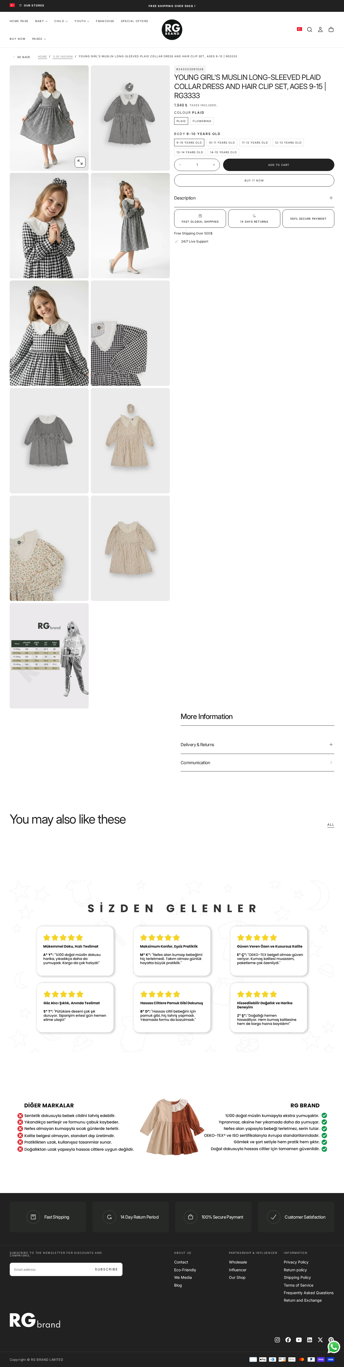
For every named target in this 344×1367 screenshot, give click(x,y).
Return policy (295, 1270)
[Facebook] (288, 1340)
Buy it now (254, 180)
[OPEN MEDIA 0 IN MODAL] (80, 162)
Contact (181, 1262)
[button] (309, 29)
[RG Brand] (35, 1320)
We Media (183, 1277)
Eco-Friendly (185, 1270)
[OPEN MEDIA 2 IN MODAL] (80, 269)
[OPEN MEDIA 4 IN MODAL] (80, 377)
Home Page (19, 21)
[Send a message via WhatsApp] (334, 1347)
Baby (39, 21)
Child (59, 21)
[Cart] (331, 29)
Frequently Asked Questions (309, 1292)
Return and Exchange (303, 1300)
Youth (80, 21)
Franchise (105, 21)
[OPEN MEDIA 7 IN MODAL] (161, 485)
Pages (37, 38)
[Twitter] (320, 1340)
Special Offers (134, 21)
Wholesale (238, 1262)
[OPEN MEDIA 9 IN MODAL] (161, 592)
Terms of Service (298, 1285)
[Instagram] (277, 1340)
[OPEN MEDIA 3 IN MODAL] (161, 269)
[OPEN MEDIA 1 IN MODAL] (161, 162)
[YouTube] (299, 1340)
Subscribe (106, 1269)
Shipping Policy (297, 1277)
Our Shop (237, 1277)
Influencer (237, 1270)
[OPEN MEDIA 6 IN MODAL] (80, 485)
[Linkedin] (309, 1340)
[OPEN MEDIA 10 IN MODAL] (80, 700)
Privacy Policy (296, 1262)
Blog (178, 1285)
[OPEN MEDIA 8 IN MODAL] (80, 592)
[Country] (12, 5)
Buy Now (18, 38)
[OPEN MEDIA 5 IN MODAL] (161, 377)
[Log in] (320, 29)
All (330, 825)
